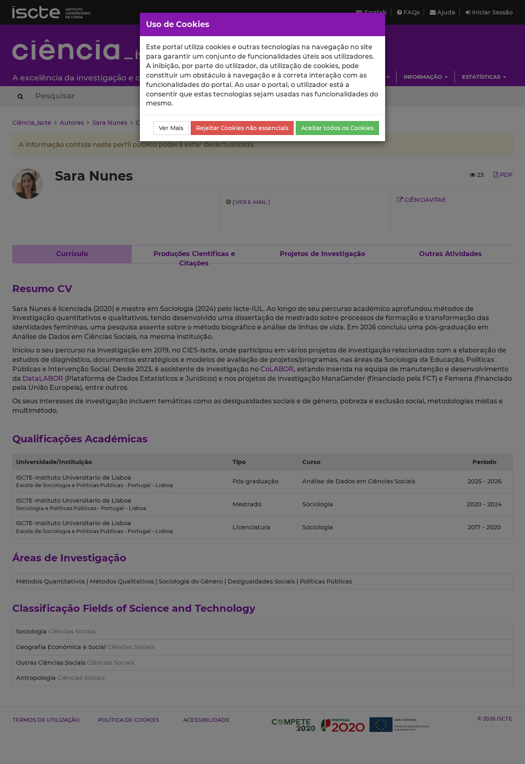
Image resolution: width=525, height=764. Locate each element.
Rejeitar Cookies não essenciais (242, 128)
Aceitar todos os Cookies (337, 128)
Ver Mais (171, 128)
